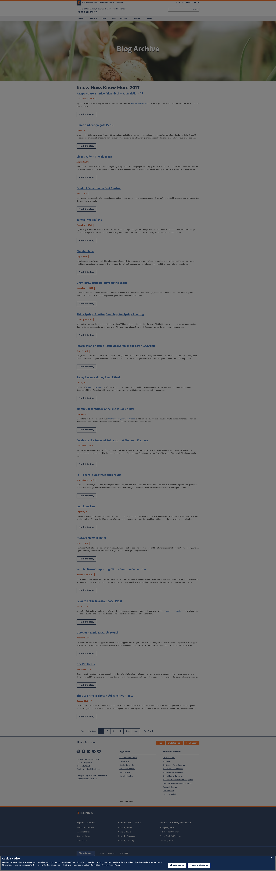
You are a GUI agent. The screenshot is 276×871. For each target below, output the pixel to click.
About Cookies (177, 865)
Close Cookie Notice (199, 865)
